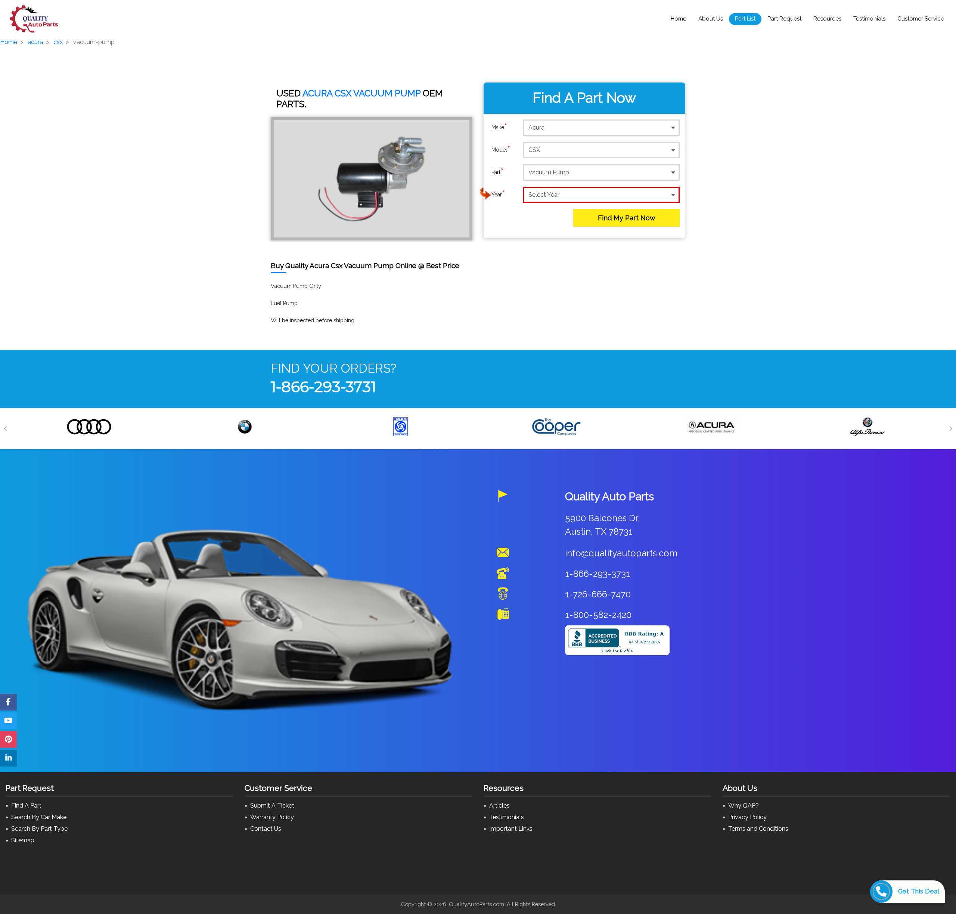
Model (500, 149)
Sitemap (22, 840)
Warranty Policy (272, 817)
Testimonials (869, 18)
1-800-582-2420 (598, 614)
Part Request (784, 18)
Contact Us (265, 828)
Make (499, 127)
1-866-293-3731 (323, 386)
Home (678, 18)
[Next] (950, 428)
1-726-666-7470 (598, 594)
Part (497, 172)
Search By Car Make (38, 817)
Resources (827, 18)
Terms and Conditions (758, 828)
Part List (745, 18)
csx (58, 42)
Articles (499, 805)
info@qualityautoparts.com (621, 553)
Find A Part (26, 805)
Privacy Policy (747, 817)
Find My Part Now (626, 218)
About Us (710, 18)
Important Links (511, 828)
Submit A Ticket (272, 805)
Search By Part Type (39, 828)
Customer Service (920, 18)
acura (35, 42)
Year (498, 194)
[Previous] (5, 428)
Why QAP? (743, 805)
